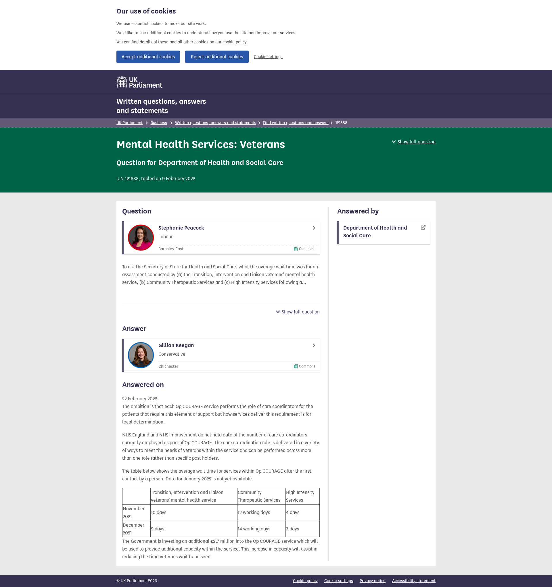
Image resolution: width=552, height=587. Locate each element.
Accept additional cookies (148, 56)
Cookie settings (268, 56)
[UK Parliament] (139, 82)
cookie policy (234, 42)
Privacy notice (373, 580)
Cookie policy (305, 580)
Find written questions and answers (296, 122)
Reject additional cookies (217, 56)
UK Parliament (129, 122)
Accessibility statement (414, 580)
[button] (414, 142)
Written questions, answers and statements (161, 106)
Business (159, 122)
